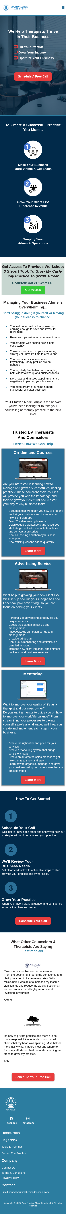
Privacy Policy (10, 1177)
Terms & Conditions (13, 1172)
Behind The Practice (14, 1153)
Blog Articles (9, 1140)
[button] (63, 7)
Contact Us (8, 1167)
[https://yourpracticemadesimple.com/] (15, 8)
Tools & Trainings (12, 1146)
